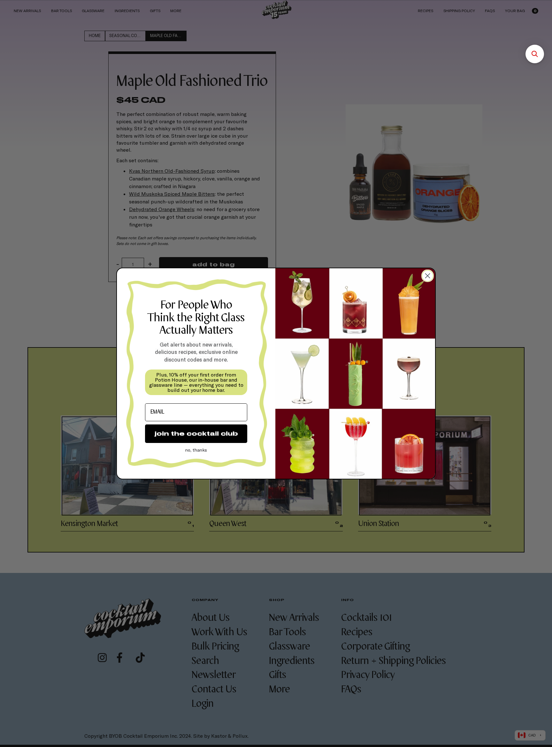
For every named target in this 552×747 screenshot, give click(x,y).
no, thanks (196, 450)
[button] (534, 54)
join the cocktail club (196, 433)
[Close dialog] (427, 275)
